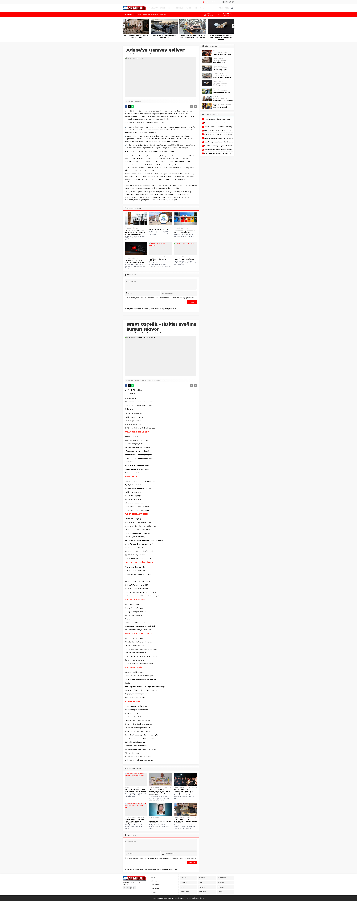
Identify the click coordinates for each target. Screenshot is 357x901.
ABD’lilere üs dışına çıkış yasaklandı (157, 260)
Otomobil (221, 66)
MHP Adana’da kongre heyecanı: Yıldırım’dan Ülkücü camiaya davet (221, 107)
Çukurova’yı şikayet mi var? (159, 229)
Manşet (133, 227)
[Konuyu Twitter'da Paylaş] (129, 106)
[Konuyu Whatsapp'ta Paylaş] (132, 106)
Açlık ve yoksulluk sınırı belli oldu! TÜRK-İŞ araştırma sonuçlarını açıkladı (134, 821)
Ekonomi (135, 53)
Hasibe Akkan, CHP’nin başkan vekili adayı (160, 822)
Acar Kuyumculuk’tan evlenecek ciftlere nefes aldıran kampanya (185, 821)
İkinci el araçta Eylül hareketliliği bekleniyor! (136, 36)
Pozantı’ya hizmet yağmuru (184, 259)
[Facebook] (223, 2)
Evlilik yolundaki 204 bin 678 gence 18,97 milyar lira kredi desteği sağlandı (221, 37)
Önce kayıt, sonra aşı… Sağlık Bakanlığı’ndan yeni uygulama (135, 790)
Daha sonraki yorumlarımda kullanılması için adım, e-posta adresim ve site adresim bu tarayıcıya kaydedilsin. (161, 298)
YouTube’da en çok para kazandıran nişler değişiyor (134, 261)
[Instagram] (230, 2)
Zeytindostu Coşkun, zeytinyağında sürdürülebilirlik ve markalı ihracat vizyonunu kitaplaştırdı (160, 792)
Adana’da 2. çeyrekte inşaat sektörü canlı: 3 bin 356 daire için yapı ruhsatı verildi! (135, 232)
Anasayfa (128, 53)
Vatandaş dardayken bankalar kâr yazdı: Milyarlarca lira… (184, 231)
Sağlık (215, 104)
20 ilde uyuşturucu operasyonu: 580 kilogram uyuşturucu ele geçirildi (192, 37)
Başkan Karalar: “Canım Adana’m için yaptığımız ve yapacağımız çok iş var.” (183, 791)
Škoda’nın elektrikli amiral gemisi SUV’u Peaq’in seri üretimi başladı (159, 14)
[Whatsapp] (233, 2)
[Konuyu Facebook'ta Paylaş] (126, 106)
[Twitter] (226, 2)
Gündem (152, 227)
